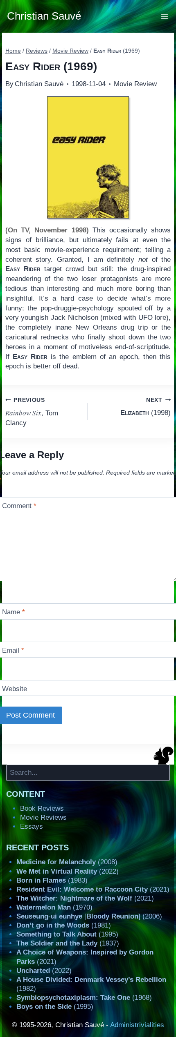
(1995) (67, 934)
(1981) (63, 925)
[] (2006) (89, 916)
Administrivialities (137, 1025)
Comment (19, 506)
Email (13, 650)
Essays (31, 826)
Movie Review (135, 84)
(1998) (145, 407)
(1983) (52, 880)
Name (13, 612)
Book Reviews (42, 808)
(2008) (66, 862)
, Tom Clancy (31, 412)
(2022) (67, 871)
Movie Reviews (43, 817)
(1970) (54, 907)
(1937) (67, 943)
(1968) (84, 997)
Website (14, 689)
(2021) (92, 889)
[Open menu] (164, 16)
